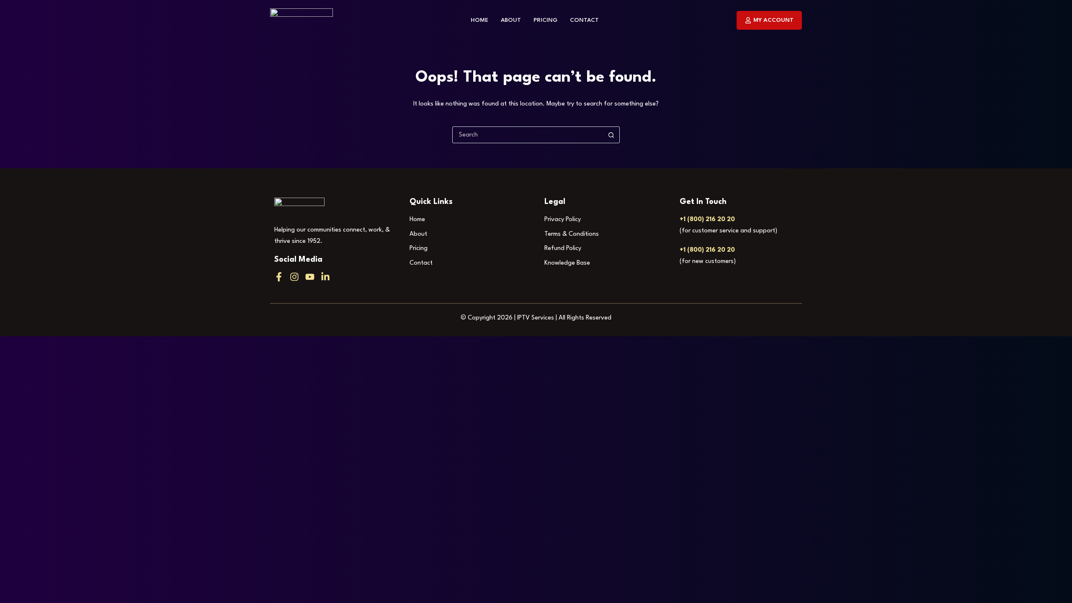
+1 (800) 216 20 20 (707, 219)
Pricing (545, 20)
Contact (584, 20)
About (511, 20)
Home (479, 20)
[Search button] (611, 134)
